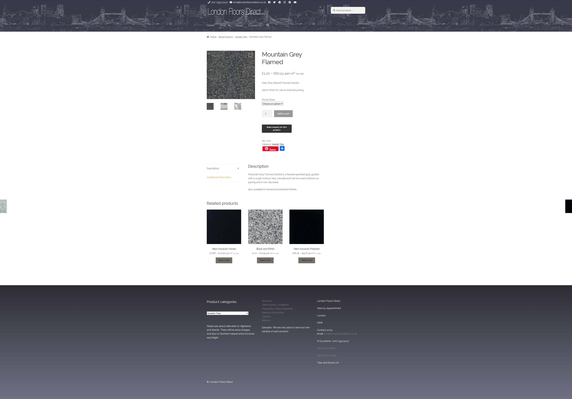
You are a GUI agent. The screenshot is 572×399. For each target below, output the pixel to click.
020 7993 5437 (219, 2)
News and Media (326, 348)
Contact (266, 316)
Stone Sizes (268, 99)
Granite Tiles (241, 37)
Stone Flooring (226, 37)
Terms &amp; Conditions (275, 304)
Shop (223, 25)
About (239, 25)
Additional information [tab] (219, 177)
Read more (224, 260)
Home (210, 25)
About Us (267, 301)
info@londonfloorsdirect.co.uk (249, 2)
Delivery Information (273, 312)
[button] (250, 55)
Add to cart (283, 113)
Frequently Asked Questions (277, 308)
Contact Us (254, 25)
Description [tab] (213, 168)
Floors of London (326, 355)
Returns (266, 320)
